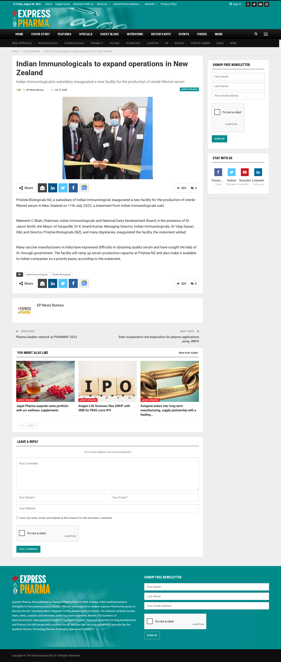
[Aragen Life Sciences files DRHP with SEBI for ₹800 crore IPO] (107, 381)
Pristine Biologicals (61, 274)
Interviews (135, 34)
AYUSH (220, 43)
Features (64, 34)
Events (184, 34)
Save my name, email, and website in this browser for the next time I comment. (66, 517)
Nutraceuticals (48, 43)
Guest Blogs (109, 34)
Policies (114, 43)
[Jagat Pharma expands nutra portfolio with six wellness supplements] (45, 381)
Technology (133, 43)
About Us (102, 4)
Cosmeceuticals (74, 43)
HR (166, 43)
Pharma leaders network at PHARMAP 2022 (46, 337)
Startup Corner (200, 43)
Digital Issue (62, 4)
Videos (202, 34)
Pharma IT (97, 43)
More (219, 34)
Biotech (179, 43)
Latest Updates (189, 89)
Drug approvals (22, 43)
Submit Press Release (126, 4)
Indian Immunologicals (37, 274)
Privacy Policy (169, 4)
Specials (85, 34)
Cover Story (40, 34)
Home (48, 4)
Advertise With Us (83, 4)
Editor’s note (161, 34)
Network (150, 4)
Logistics (153, 43)
